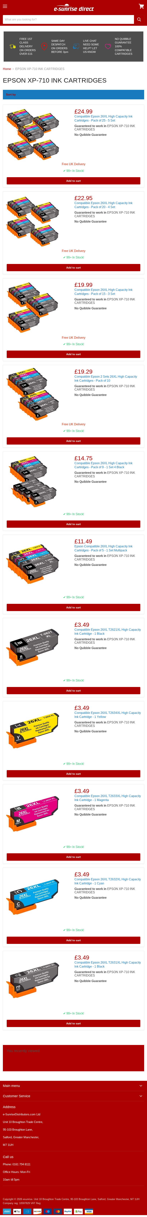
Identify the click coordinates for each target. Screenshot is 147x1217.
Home (7, 69)
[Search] (139, 19)
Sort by (11, 94)
